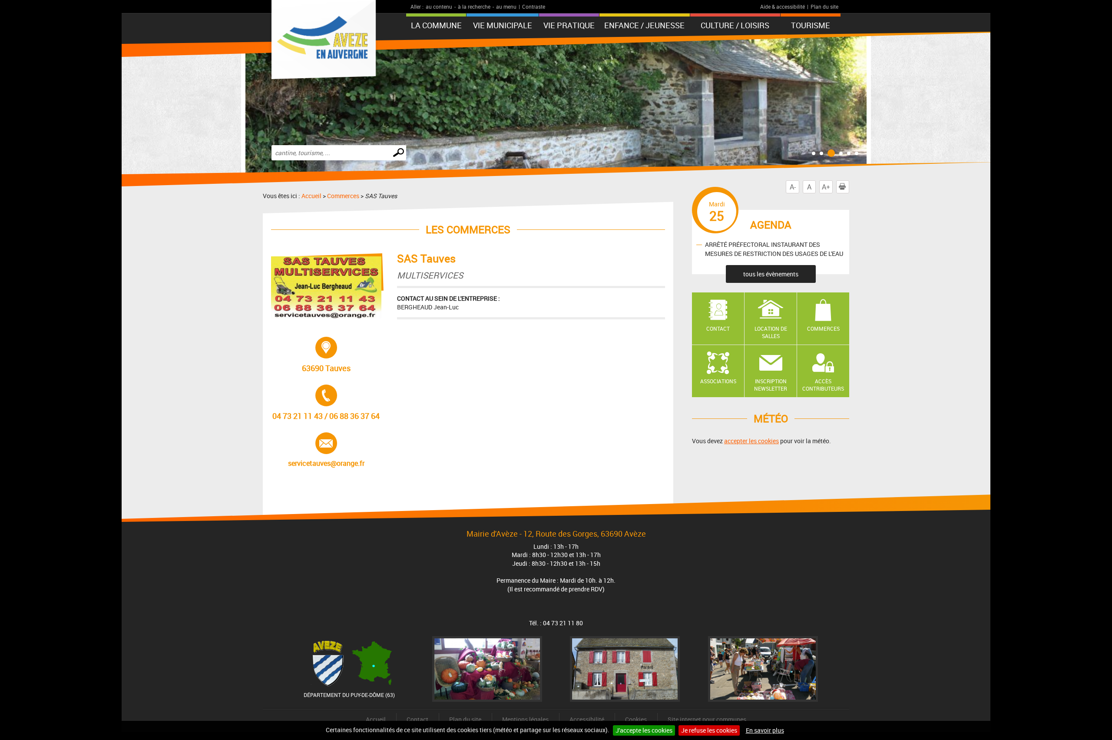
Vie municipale (502, 25)
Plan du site (824, 6)
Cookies (636, 719)
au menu (506, 6)
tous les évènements (770, 274)
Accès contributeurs (823, 385)
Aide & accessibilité (782, 6)
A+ (826, 187)
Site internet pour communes (707, 719)
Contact (718, 328)
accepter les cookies (751, 441)
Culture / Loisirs (735, 25)
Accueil (311, 196)
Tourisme (810, 25)
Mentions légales (525, 719)
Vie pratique (569, 25)
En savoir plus (765, 730)
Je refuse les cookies (709, 730)
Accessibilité (586, 719)
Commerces (343, 196)
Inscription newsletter (770, 385)
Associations (718, 381)
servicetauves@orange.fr (326, 450)
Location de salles (771, 332)
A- (793, 187)
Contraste (533, 6)
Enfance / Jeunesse (644, 25)
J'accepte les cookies (644, 730)
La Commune (436, 25)
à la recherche (474, 6)
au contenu (439, 6)
